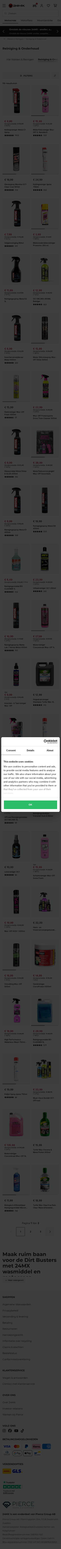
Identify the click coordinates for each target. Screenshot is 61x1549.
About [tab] (50, 750)
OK (30, 804)
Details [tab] (30, 750)
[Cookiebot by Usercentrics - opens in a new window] (43, 742)
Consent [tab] (11, 750)
